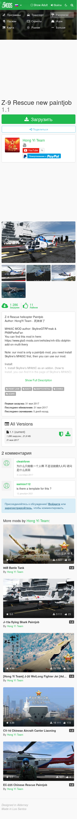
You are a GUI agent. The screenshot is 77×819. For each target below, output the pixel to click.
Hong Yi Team (34, 140)
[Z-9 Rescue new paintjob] (38, 242)
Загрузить (41, 119)
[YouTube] (24, 144)
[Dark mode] (66, 5)
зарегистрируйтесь (18, 508)
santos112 (24, 484)
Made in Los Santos (14, 809)
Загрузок (14, 307)
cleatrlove (23, 461)
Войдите (54, 504)
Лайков (34, 307)
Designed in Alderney (15, 805)
